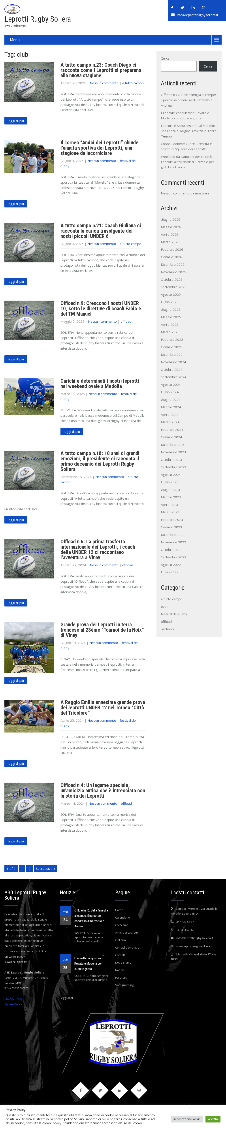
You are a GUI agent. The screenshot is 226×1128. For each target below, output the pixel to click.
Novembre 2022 (173, 542)
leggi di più (16, 121)
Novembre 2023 (173, 452)
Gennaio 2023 (171, 527)
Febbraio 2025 (172, 339)
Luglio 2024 (170, 392)
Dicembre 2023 (173, 444)
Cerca (165, 58)
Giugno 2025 (170, 309)
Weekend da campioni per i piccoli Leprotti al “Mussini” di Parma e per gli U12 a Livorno (187, 161)
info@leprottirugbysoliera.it (197, 15)
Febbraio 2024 (172, 429)
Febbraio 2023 (172, 519)
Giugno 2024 (170, 399)
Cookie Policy (13, 1004)
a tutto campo (133, 83)
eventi (165, 606)
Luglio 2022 (170, 572)
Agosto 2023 (171, 474)
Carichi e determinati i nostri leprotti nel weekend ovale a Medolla (99, 383)
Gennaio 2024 (171, 437)
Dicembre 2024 (173, 354)
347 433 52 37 (185, 922)
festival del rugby (174, 614)
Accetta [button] (213, 1119)
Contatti (120, 955)
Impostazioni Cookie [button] (187, 1119)
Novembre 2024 (173, 362)
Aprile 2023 (169, 504)
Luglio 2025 (170, 302)
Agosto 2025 (171, 294)
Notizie (119, 970)
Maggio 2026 (171, 227)
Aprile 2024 (169, 414)
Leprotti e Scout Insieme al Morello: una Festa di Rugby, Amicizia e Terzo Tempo (189, 130)
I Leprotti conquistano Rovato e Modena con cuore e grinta (88, 963)
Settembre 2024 (173, 377)
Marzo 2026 (170, 242)
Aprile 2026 (169, 234)
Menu (15, 39)
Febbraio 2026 (172, 249)
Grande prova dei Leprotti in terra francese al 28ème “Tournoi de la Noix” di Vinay (102, 629)
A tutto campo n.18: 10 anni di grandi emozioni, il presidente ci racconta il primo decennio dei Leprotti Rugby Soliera (99, 461)
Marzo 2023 (170, 512)
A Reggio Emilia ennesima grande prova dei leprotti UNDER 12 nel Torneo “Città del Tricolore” (102, 707)
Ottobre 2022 (171, 549)
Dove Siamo (123, 962)
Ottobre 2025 (171, 279)
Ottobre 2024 (171, 369)
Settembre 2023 (173, 467)
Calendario (122, 917)
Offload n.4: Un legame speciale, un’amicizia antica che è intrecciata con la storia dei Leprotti (102, 790)
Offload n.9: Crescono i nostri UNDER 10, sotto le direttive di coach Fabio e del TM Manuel (100, 308)
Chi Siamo (121, 925)
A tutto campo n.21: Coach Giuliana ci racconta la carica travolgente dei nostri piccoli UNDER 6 (100, 230)
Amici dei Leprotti (126, 932)
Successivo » (45, 868)
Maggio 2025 (171, 317)
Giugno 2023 (170, 489)
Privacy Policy (13, 999)
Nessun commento (104, 83)
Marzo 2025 (170, 332)
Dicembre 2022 (173, 534)
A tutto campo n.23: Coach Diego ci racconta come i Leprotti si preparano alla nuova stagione (100, 70)
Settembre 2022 (173, 557)
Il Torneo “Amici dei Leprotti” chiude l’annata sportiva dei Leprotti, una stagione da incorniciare (99, 147)
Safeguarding (124, 985)
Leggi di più (67, 998)
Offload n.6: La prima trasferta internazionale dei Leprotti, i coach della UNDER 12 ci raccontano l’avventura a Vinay (97, 550)
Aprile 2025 (169, 324)
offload (126, 321)
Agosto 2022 (171, 564)
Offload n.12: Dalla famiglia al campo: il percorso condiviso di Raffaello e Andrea (188, 99)
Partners (121, 977)
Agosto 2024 (171, 384)
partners (167, 629)
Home (119, 910)
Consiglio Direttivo (127, 947)
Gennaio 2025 (171, 347)
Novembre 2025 (173, 272)
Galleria (120, 940)
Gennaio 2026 (171, 257)
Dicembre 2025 (173, 264)
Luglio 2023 (170, 482)
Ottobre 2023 (171, 459)
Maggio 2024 (171, 407)
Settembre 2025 (173, 287)
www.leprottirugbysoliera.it (194, 946)
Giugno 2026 (170, 219)
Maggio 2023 (171, 497)
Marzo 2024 (170, 422)
